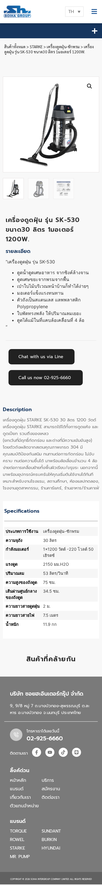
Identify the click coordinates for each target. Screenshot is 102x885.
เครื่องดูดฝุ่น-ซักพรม (63, 46)
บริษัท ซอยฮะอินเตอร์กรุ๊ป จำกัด (46, 694)
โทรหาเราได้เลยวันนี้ (43, 731)
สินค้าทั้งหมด (15, 46)
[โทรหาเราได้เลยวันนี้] (16, 734)
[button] (94, 12)
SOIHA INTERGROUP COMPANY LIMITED (50, 879)
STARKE (36, 46)
